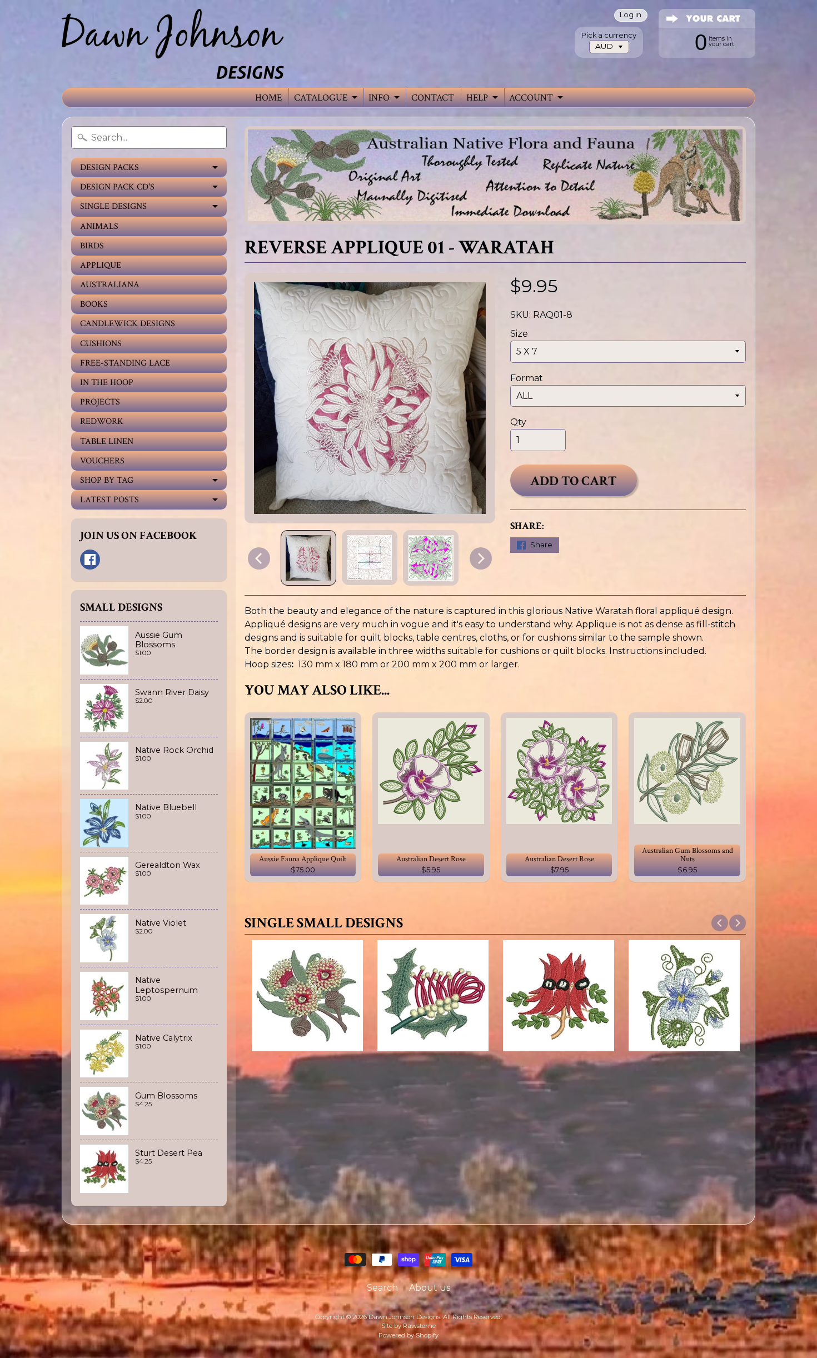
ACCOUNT (531, 98)
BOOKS (94, 304)
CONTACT (432, 98)
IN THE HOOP (106, 382)
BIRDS (92, 246)
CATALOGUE (320, 98)
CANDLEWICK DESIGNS (127, 323)
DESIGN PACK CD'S (117, 187)
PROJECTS (100, 402)
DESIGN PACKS (109, 167)
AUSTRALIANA (110, 285)
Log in (630, 15)
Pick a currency (608, 35)
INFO (379, 98)
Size (519, 333)
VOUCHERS (102, 461)
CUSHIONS (101, 344)
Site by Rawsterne (408, 1326)
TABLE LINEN (106, 441)
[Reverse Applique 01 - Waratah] (308, 558)
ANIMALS (99, 226)
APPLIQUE (100, 265)
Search (382, 1287)
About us (429, 1287)
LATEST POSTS (109, 500)
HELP (477, 98)
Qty (518, 422)
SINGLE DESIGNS (113, 206)
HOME (268, 98)
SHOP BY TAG (106, 480)
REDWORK (101, 421)
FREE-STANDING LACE (125, 363)
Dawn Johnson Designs (404, 1317)
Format (526, 378)
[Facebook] (90, 560)
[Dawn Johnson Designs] (173, 44)
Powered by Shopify (408, 1335)
